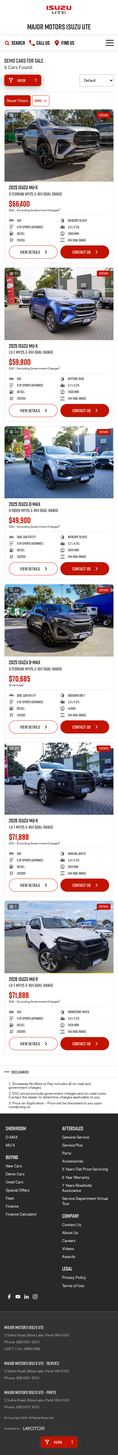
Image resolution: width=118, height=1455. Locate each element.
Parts (66, 1153)
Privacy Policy (74, 1277)
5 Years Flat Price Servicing (85, 1169)
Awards (68, 1257)
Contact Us (81, 252)
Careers (69, 1241)
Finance (12, 1206)
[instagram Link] (35, 1296)
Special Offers (18, 1190)
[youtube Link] (17, 1296)
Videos (68, 1249)
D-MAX (12, 1137)
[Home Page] (59, 10)
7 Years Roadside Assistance (77, 1188)
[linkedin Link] (26, 1296)
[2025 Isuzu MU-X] (59, 145)
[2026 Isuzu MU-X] (59, 779)
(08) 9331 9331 (28, 1342)
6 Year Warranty (75, 1177)
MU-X (10, 1145)
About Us (70, 1233)
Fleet (10, 1198)
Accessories (72, 1161)
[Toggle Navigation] (110, 43)
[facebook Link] (9, 1296)
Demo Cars (15, 1174)
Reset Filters (17, 101)
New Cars (14, 1166)
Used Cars (14, 1182)
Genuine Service (75, 1137)
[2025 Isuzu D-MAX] (59, 462)
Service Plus (72, 1145)
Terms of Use (73, 1286)
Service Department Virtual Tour (85, 1201)
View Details (30, 252)
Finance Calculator (21, 1214)
